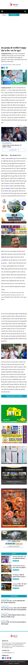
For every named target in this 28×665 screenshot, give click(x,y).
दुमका (17, 313)
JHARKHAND (13, 14)
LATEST (14, 553)
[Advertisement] (14, 31)
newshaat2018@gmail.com (8, 652)
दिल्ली (5, 260)
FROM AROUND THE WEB (14, 396)
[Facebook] (3, 658)
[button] (2, 11)
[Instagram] (8, 658)
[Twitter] (5, 658)
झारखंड (7, 188)
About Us (5, 641)
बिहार (12, 158)
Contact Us (5, 650)
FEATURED (14, 596)
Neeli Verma (6, 64)
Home (4, 14)
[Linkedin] (10, 658)
